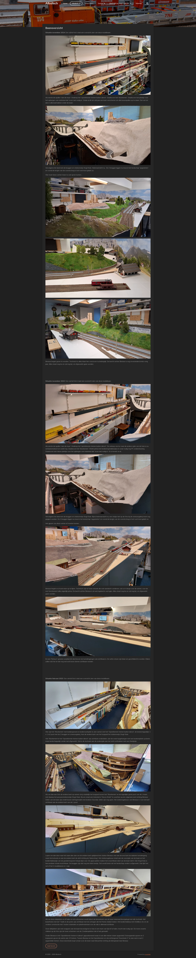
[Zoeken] (147, 3)
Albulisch (51, 3)
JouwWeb (148, 954)
